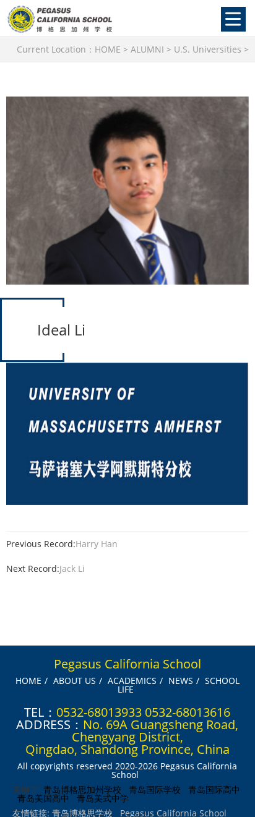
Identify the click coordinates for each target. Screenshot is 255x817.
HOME (108, 49)
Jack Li (72, 568)
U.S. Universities (207, 49)
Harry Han (97, 544)
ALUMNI (147, 49)
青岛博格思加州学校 (82, 789)
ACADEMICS (132, 680)
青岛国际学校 (155, 789)
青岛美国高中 (43, 798)
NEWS (180, 680)
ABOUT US (74, 680)
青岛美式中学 (103, 798)
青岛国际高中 (214, 789)
